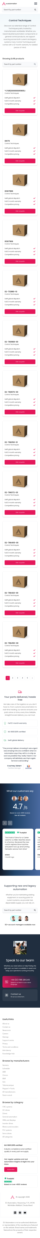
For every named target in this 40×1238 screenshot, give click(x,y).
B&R (4, 1079)
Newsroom (6, 1030)
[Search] (36, 9)
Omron (5, 1075)
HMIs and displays (9, 1120)
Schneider (6, 1069)
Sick (3, 1082)
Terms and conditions (10, 1047)
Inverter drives (7, 1123)
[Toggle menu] (35, 3)
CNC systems (7, 1107)
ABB (4, 1072)
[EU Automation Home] (9, 3)
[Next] (10, 823)
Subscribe (10, 1169)
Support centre (8, 1040)
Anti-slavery (6, 1050)
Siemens (5, 1065)
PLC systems (7, 1130)
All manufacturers (8, 1092)
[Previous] (4, 823)
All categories (7, 1137)
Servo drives (7, 1133)
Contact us (6, 1027)
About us (5, 1024)
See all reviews (20, 815)
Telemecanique (8, 1085)
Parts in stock (7, 1095)
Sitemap (5, 1037)
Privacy (5, 1044)
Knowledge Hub (8, 1054)
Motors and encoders (10, 1127)
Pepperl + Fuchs (8, 1089)
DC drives (6, 1110)
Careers (5, 1034)
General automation (9, 1117)
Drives (4, 1113)
